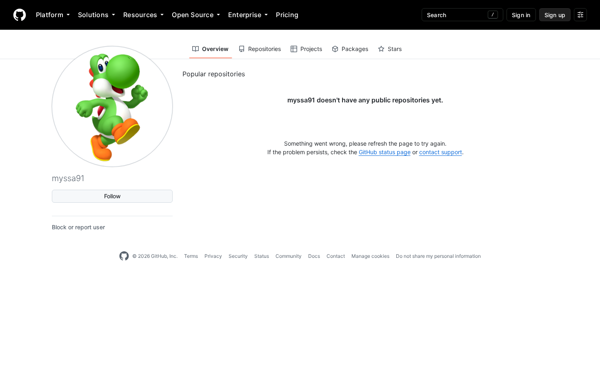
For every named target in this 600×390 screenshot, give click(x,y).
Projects (311, 48)
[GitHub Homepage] (124, 256)
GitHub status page (385, 151)
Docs (314, 256)
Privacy (213, 256)
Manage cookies (370, 256)
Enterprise (244, 15)
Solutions (93, 15)
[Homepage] (19, 14)
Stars (395, 48)
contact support (440, 151)
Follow (112, 196)
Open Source (192, 15)
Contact (336, 256)
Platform (49, 15)
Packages (355, 48)
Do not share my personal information (438, 256)
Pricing (287, 15)
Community (289, 256)
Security (238, 256)
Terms (191, 256)
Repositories (264, 48)
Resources (140, 15)
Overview (215, 48)
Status (261, 256)
